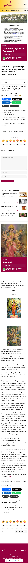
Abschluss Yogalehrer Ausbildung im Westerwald (14, 509)
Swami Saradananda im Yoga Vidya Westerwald (14, 117)
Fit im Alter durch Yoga (8, 114)
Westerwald (5, 45)
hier (10, 476)
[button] (2, 4)
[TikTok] (26, 550)
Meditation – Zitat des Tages (8, 200)
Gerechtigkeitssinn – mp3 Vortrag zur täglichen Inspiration (9, 207)
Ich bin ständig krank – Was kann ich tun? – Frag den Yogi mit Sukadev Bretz (13, 120)
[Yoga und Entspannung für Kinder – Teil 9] (23, 194)
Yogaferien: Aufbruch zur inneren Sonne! (12, 507)
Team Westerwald (11, 57)
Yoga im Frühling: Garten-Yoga (8, 213)
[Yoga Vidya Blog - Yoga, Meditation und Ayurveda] (8, 4)
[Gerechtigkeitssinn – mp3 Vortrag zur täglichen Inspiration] (23, 208)
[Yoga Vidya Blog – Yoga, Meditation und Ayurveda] (3, 550)
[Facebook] (20, 550)
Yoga (20, 131)
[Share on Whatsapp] (12, 560)
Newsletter (9, 131)
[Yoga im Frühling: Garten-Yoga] (23, 215)
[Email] (18, 560)
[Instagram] (24, 550)
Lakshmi (3, 364)
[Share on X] (9, 560)
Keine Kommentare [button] (21, 531)
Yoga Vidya (23, 131)
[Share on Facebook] (6, 560)
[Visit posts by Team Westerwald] (4, 58)
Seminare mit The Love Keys (10, 505)
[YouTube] (22, 550)
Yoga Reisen (6, 512)
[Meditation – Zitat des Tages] (23, 201)
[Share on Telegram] (15, 560)
